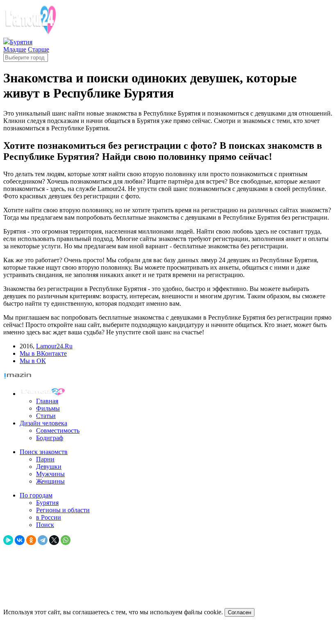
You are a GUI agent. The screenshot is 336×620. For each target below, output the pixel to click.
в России (48, 517)
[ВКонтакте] (20, 540)
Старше (38, 49)
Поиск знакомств (44, 451)
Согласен (239, 612)
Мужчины (50, 473)
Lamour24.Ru (54, 346)
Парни (45, 459)
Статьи (46, 415)
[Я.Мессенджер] (8, 540)
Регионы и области (63, 509)
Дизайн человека (43, 423)
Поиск (45, 524)
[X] (54, 540)
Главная (47, 400)
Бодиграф (49, 437)
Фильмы (48, 408)
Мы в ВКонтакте (43, 353)
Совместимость (57, 430)
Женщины (50, 481)
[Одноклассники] (31, 540)
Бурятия (47, 502)
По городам (36, 495)
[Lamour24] (44, 393)
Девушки (48, 466)
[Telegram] (43, 540)
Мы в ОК (33, 360)
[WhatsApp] (65, 540)
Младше (14, 49)
